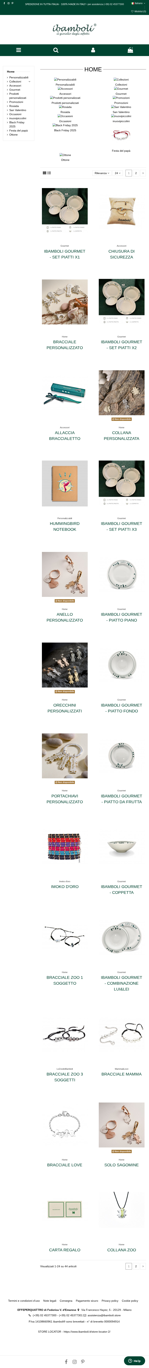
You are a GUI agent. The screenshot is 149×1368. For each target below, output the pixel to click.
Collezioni (121, 84)
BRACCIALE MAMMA (121, 1074)
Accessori (65, 93)
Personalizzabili (65, 84)
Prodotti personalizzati (65, 102)
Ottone (65, 159)
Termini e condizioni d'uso (24, 1300)
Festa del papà (121, 150)
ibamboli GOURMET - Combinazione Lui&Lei (121, 983)
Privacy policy (110, 1300)
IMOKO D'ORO (65, 886)
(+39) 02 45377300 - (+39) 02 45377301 (58, 1315)
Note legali (49, 1300)
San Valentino (121, 112)
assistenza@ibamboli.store (104, 1315)
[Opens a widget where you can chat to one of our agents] (134, 1361)
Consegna (66, 1300)
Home (11, 71)
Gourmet (121, 93)
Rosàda (65, 112)
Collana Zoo (121, 1250)
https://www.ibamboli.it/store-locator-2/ (87, 1331)
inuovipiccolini (121, 121)
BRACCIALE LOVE (64, 1165)
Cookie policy (130, 1300)
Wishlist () (140, 11)
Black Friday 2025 (65, 130)
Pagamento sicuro (87, 1300)
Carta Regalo (64, 1250)
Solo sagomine (121, 1165)
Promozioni (121, 102)
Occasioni (65, 121)
